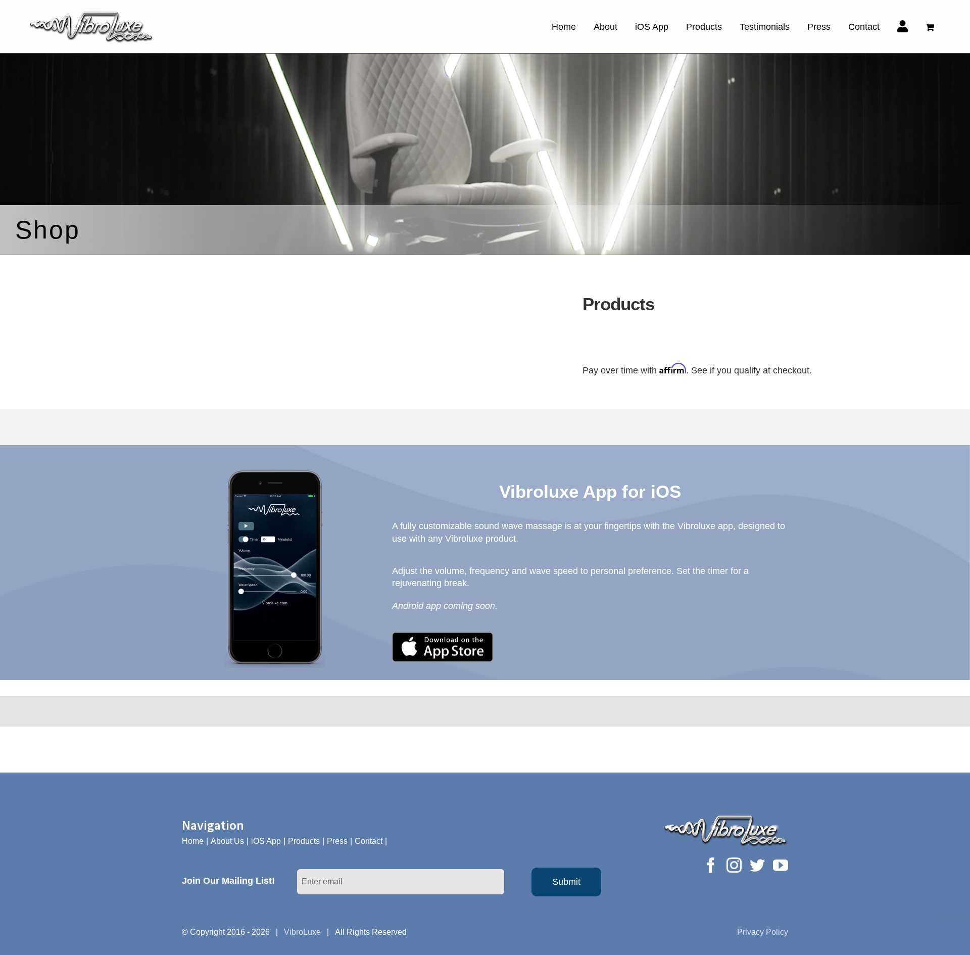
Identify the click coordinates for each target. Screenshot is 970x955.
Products (304, 841)
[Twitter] (757, 865)
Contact (368, 841)
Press (337, 841)
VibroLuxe (302, 932)
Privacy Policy (762, 932)
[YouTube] (780, 865)
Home (193, 841)
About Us (227, 841)
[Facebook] (710, 865)
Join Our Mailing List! (228, 881)
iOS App (266, 841)
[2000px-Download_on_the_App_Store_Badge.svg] (442, 637)
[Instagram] (734, 865)
